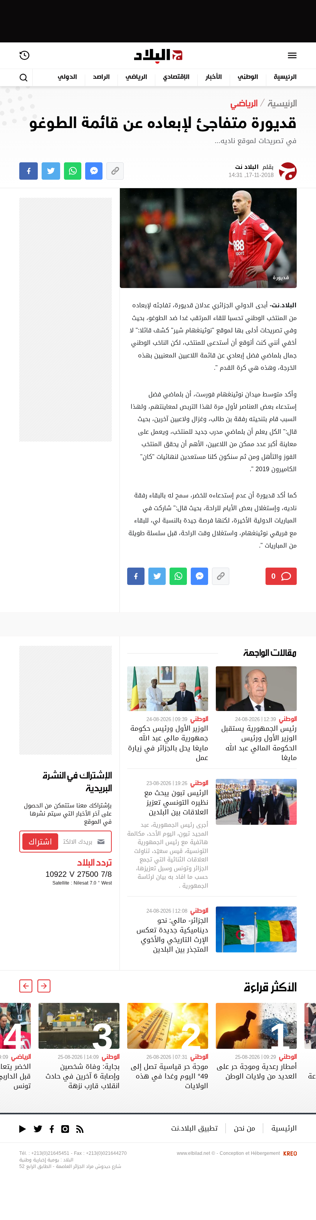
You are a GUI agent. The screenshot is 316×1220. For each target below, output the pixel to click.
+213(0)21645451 (50, 1153)
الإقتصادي (176, 77)
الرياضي (136, 77)
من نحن (244, 1128)
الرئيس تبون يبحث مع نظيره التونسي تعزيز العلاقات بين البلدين (176, 802)
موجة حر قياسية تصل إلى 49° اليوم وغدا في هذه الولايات (169, 1076)
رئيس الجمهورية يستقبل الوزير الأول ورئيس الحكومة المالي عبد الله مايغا (259, 743)
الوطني (248, 77)
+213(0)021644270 (106, 1153)
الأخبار (213, 77)
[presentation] (43, 986)
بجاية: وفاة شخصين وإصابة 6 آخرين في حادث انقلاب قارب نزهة (82, 1076)
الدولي (67, 77)
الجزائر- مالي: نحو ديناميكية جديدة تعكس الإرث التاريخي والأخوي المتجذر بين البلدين (172, 935)
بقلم (251, 171)
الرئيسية (285, 77)
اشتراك (40, 842)
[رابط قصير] (115, 171)
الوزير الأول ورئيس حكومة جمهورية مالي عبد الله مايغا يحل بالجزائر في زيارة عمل (168, 743)
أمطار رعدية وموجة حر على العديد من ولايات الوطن (257, 1071)
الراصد (101, 77)
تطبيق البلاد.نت (194, 1128)
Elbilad (158, 56)
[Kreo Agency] (289, 1153)
